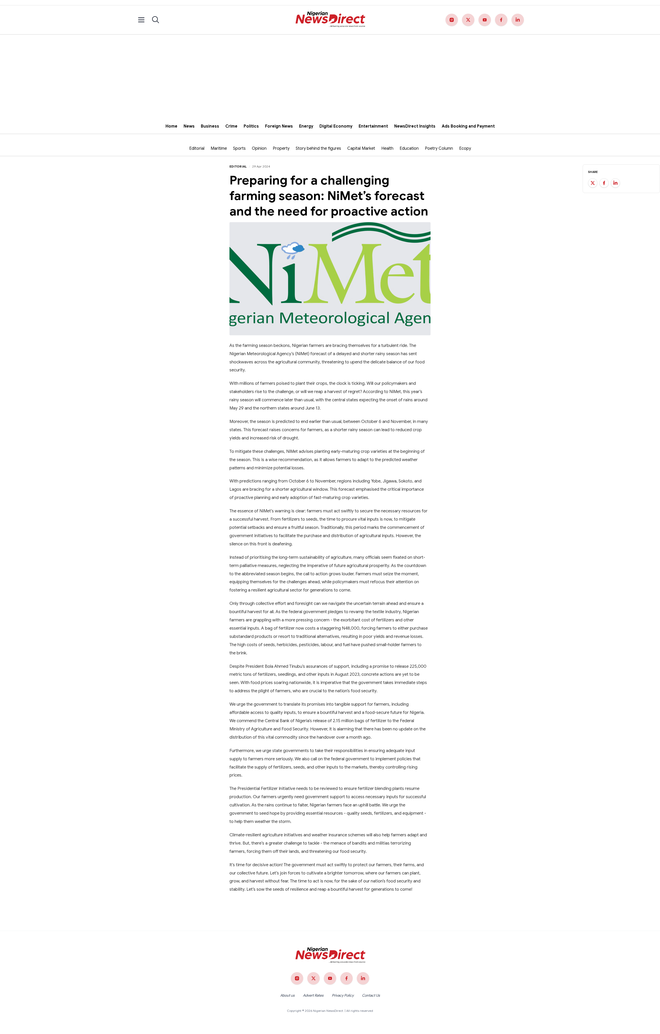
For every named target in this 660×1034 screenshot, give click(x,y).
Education (409, 148)
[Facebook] (501, 20)
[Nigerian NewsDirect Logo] (330, 20)
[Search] (156, 20)
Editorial (196, 148)
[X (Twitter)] (468, 20)
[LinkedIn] (518, 20)
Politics (251, 126)
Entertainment (373, 126)
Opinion (259, 148)
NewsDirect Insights (414, 126)
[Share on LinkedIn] (615, 183)
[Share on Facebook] (604, 183)
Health (387, 148)
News (189, 126)
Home (171, 126)
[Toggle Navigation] (141, 20)
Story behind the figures (318, 148)
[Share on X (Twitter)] (592, 183)
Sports (239, 148)
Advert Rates (313, 995)
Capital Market (361, 148)
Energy (306, 126)
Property (281, 148)
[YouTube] (484, 20)
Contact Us (371, 995)
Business (210, 126)
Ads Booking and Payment (468, 126)
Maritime (219, 148)
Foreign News (279, 126)
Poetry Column (439, 148)
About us (287, 995)
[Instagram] (452, 20)
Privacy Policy (343, 995)
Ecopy (465, 148)
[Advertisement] (330, 73)
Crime (231, 126)
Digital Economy (335, 126)
